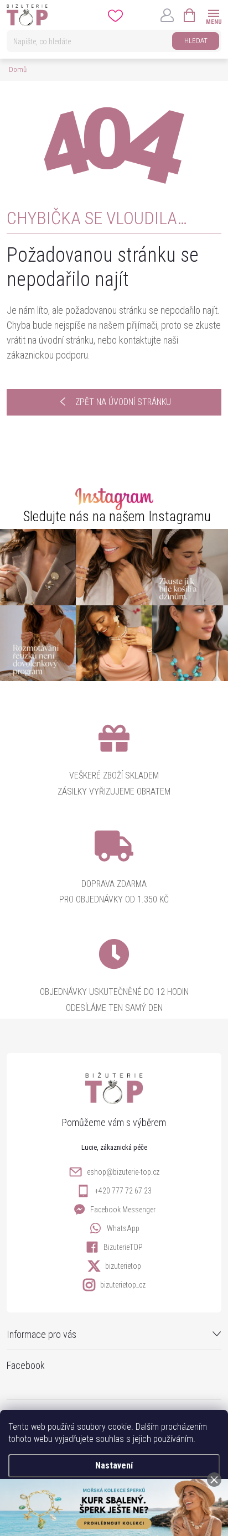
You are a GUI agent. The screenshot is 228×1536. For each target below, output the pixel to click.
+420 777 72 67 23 (123, 1190)
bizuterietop (123, 1266)
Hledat (196, 41)
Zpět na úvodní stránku (123, 402)
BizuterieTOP (123, 1247)
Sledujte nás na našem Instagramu (117, 516)
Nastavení (114, 1465)
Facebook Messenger (123, 1209)
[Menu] (213, 14)
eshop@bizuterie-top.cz (123, 1171)
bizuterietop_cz (123, 1284)
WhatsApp (123, 1228)
